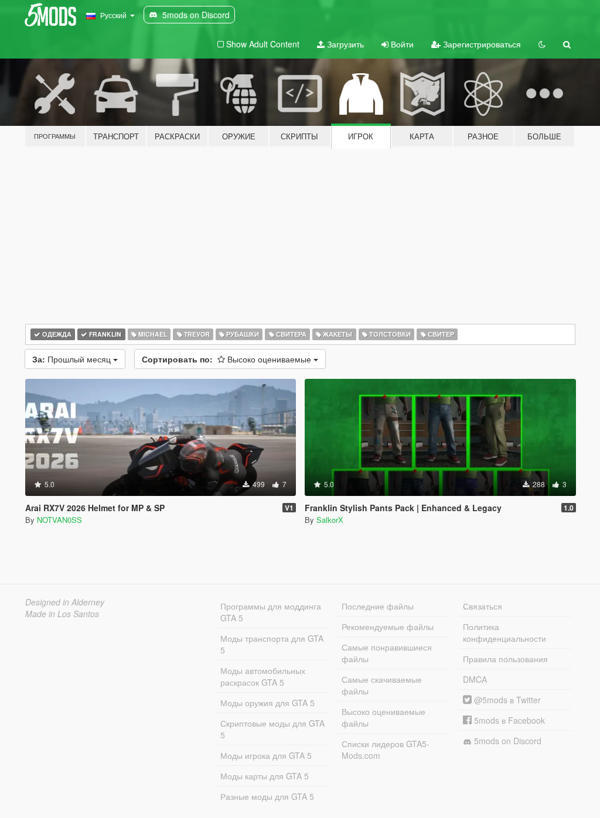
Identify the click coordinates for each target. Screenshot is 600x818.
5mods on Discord (506, 741)
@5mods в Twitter (506, 700)
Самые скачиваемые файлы (382, 685)
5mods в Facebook (508, 720)
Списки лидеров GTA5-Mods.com (385, 749)
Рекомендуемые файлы (388, 626)
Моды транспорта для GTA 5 (271, 644)
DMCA (475, 679)
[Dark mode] (542, 44)
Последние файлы (378, 606)
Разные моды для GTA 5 (267, 796)
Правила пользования (505, 659)
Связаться (482, 606)
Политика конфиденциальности (504, 632)
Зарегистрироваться (481, 44)
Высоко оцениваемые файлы (383, 717)
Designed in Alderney (64, 602)
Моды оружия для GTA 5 (267, 703)
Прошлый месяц (72, 359)
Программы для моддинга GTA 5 (270, 612)
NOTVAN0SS (59, 519)
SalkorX (329, 519)
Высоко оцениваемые (227, 359)
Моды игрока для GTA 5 (266, 755)
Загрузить (344, 44)
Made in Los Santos (62, 614)
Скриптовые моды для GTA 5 (272, 729)
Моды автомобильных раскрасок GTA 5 (262, 676)
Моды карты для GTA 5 (264, 776)
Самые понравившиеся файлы (387, 653)
